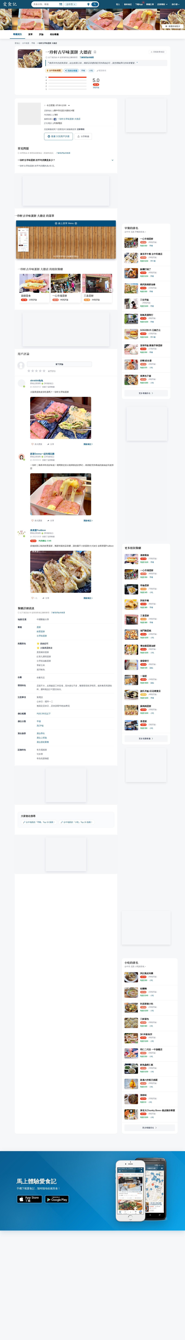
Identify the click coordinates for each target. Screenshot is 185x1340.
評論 (41, 34)
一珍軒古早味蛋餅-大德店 (68, 119)
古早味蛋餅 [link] (42, 636)
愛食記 (17, 43)
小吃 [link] (91, 71)
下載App (139, 4)
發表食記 (128, 4)
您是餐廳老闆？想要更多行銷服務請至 (64, 129)
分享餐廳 (85, 136)
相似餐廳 (54, 34)
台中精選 (25, 43)
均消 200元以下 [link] (44, 713)
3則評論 (96, 87)
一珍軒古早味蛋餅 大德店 (68, 52)
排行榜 (175, 4)
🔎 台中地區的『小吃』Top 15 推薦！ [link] (77, 822)
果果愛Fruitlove (38, 530)
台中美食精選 (55, 71)
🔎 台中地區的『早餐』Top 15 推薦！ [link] (39, 822)
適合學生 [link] (41, 733)
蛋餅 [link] (39, 627)
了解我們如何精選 (87, 57)
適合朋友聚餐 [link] (43, 742)
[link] (151, 246)
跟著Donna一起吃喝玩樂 (42, 454)
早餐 (33, 43)
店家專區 (161, 4)
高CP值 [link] (40, 725)
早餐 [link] (83, 71)
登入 (118, 4)
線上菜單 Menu (66, 223)
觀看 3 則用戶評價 (60, 136)
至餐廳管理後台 (72, 256)
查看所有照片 (174, 26)
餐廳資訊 (17, 34)
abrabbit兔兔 (36, 380)
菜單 (30, 34)
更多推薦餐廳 (144, 738)
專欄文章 (150, 4)
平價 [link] (39, 721)
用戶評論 (23, 354)
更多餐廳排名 (144, 393)
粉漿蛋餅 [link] (41, 631)
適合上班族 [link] (42, 738)
